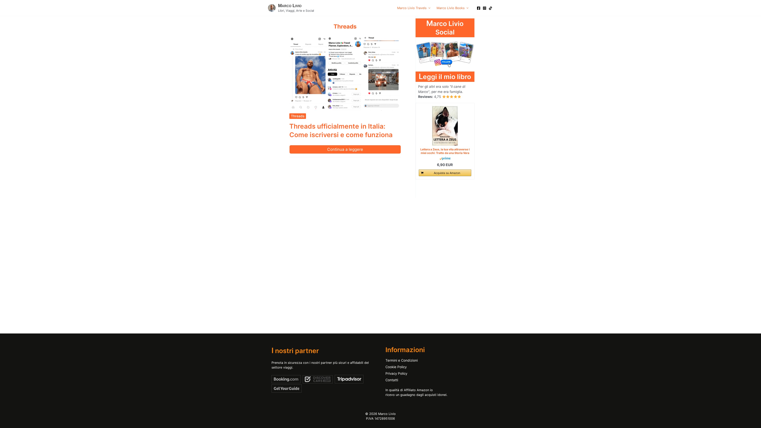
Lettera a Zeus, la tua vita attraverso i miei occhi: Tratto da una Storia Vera (445, 151)
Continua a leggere (345, 149)
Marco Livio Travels (411, 8)
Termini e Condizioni (401, 360)
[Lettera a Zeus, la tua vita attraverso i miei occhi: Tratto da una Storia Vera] (445, 126)
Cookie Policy (396, 367)
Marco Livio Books (451, 8)
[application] (428, 8)
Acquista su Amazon (447, 173)
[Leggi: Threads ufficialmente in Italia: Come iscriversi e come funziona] (345, 73)
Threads (297, 116)
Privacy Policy (396, 373)
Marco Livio (289, 5)
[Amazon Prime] (445, 158)
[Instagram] (484, 8)
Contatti (391, 380)
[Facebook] (478, 8)
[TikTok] (490, 8)
